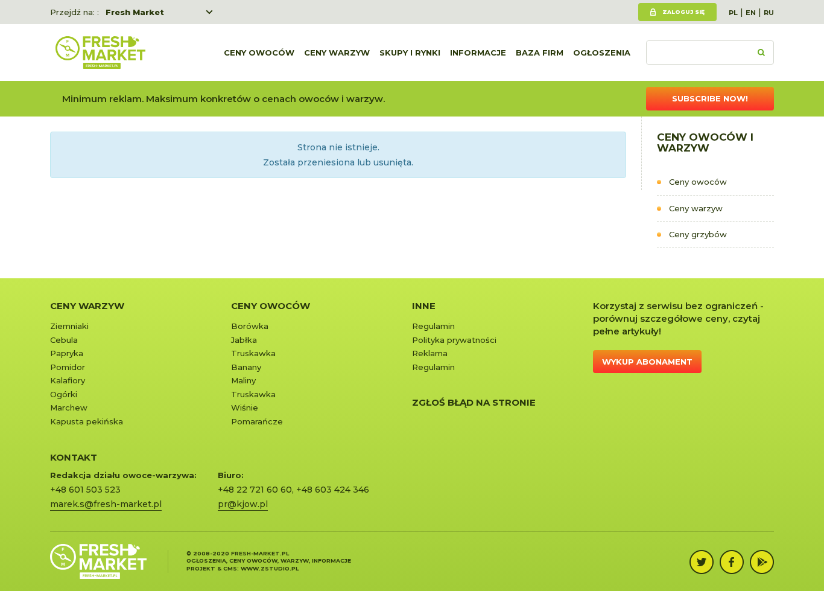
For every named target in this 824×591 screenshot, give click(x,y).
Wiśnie (244, 407)
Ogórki (63, 394)
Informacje (478, 52)
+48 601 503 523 (85, 489)
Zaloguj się (683, 11)
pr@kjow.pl (243, 504)
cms (230, 568)
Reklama (430, 353)
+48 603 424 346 (332, 489)
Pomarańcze (257, 421)
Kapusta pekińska (86, 421)
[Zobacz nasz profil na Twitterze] (701, 562)
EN (751, 12)
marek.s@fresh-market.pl (106, 504)
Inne (424, 305)
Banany (246, 367)
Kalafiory (67, 380)
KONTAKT (73, 457)
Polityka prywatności (454, 340)
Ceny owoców (259, 52)
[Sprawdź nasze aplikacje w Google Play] (762, 562)
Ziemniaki (69, 326)
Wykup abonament (647, 361)
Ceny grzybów (698, 234)
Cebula (64, 340)
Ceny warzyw (337, 52)
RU (769, 12)
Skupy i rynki (409, 52)
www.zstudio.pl (270, 568)
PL (733, 12)
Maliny (243, 380)
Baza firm (539, 52)
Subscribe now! (710, 98)
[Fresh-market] (100, 52)
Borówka (249, 326)
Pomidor (67, 367)
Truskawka (253, 353)
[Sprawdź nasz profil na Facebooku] (732, 562)
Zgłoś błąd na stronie (474, 402)
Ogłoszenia (601, 52)
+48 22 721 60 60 (255, 489)
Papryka (66, 353)
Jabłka (244, 340)
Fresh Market (135, 12)
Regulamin (433, 326)
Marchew (68, 407)
